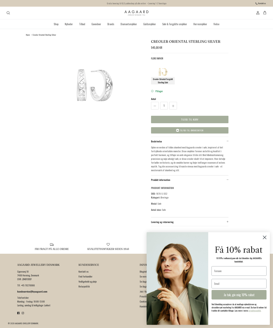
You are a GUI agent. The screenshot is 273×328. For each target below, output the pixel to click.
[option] (94, 89)
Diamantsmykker (129, 24)
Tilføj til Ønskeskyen (191, 130)
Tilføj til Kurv (190, 119)
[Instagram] (23, 313)
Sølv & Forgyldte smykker (174, 24)
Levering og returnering (162, 222)
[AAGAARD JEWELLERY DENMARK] (136, 13)
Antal (153, 99)
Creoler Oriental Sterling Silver (44, 34)
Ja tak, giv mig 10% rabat (239, 294)
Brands (110, 24)
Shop (56, 24)
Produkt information (160, 180)
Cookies (143, 301)
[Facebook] (18, 313)
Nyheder (69, 24)
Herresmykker (200, 24)
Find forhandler (85, 276)
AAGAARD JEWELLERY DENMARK (26, 323)
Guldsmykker (149, 24)
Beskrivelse (156, 141)
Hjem (28, 34)
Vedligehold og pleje (88, 281)
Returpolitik (84, 286)
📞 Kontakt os (260, 3)
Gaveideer (96, 24)
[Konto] (257, 13)
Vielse (216, 24)
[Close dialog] (265, 237)
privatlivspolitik (255, 310)
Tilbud (82, 24)
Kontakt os (83, 271)
